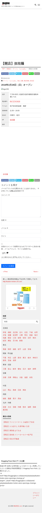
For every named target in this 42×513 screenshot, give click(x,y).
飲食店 (32, 81)
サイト (3, 236)
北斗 (21, 332)
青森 (4, 349)
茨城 (9, 360)
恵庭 (31, 335)
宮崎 (14, 407)
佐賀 (4, 407)
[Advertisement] (21, 35)
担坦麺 (12, 120)
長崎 (34, 407)
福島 (14, 349)
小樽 (21, 335)
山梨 (14, 358)
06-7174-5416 (15, 101)
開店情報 (26, 81)
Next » (36, 271)
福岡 (29, 407)
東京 (24, 358)
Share (37, 73)
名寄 (36, 332)
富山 (9, 369)
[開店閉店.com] (11, 3)
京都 (4, 377)
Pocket (25, 73)
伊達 (4, 332)
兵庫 (9, 377)
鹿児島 (5, 410)
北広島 (15, 332)
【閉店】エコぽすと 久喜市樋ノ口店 (16, 426)
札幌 (4, 338)
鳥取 (24, 390)
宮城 (29, 349)
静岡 (34, 369)
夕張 (4, 335)
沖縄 (19, 407)
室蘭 (9, 335)
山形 (24, 349)
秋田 (9, 349)
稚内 (34, 338)
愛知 (19, 369)
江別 (14, 338)
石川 (24, 369)
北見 (26, 332)
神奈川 (35, 358)
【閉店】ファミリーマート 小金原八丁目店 (18, 422)
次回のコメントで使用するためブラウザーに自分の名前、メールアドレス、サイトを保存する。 (20, 248)
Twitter (12, 73)
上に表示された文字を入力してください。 (16, 257)
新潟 (19, 358)
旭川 (36, 335)
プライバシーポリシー (36, 495)
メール (4, 228)
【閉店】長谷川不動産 (11, 439)
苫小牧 (15, 340)
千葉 (4, 358)
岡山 (9, 390)
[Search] (37, 322)
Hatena (19, 73)
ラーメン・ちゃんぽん (9, 81)
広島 (19, 390)
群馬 (4, 360)
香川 (14, 398)
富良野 (15, 335)
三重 (4, 369)
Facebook (5, 73)
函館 (9, 332)
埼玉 (9, 358)
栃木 (29, 358)
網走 (9, 340)
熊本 (24, 407)
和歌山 (15, 377)
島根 (14, 390)
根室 (9, 338)
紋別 (4, 340)
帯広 (26, 335)
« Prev (5, 271)
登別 (24, 338)
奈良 (31, 377)
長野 (14, 360)
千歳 (31, 332)
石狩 (29, 338)
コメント (5, 195)
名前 (4, 220)
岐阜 (14, 369)
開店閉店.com (18, 506)
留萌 (19, 338)
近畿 (21, 81)
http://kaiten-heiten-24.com (12, 281)
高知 (19, 398)
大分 (9, 407)
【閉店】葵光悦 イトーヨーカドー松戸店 (18, 435)
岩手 (19, 349)
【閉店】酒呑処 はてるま (12, 430)
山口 (4, 390)
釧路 (21, 340)
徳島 (4, 398)
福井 (29, 369)
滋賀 (26, 377)
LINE (31, 73)
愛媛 (9, 398)
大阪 (18, 81)
